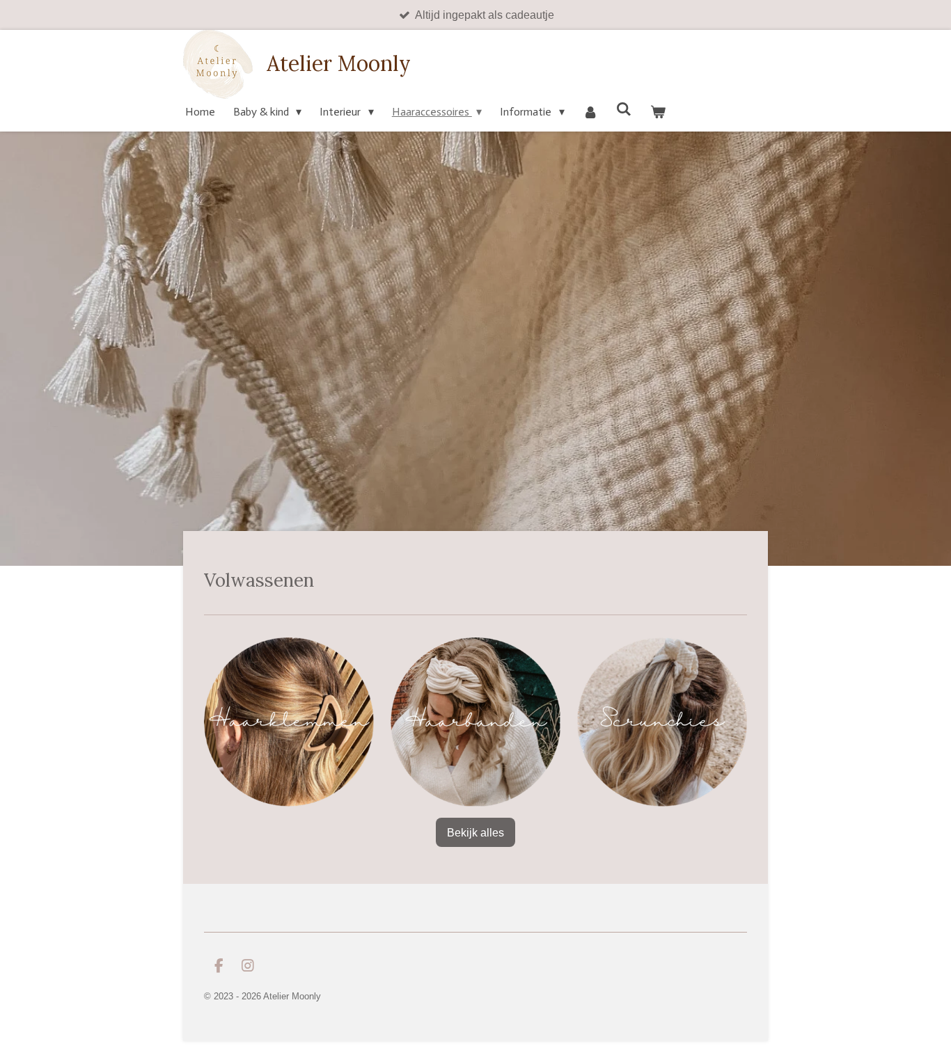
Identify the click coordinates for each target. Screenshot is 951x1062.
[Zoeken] (623, 109)
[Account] (590, 112)
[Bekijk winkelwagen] (657, 112)
